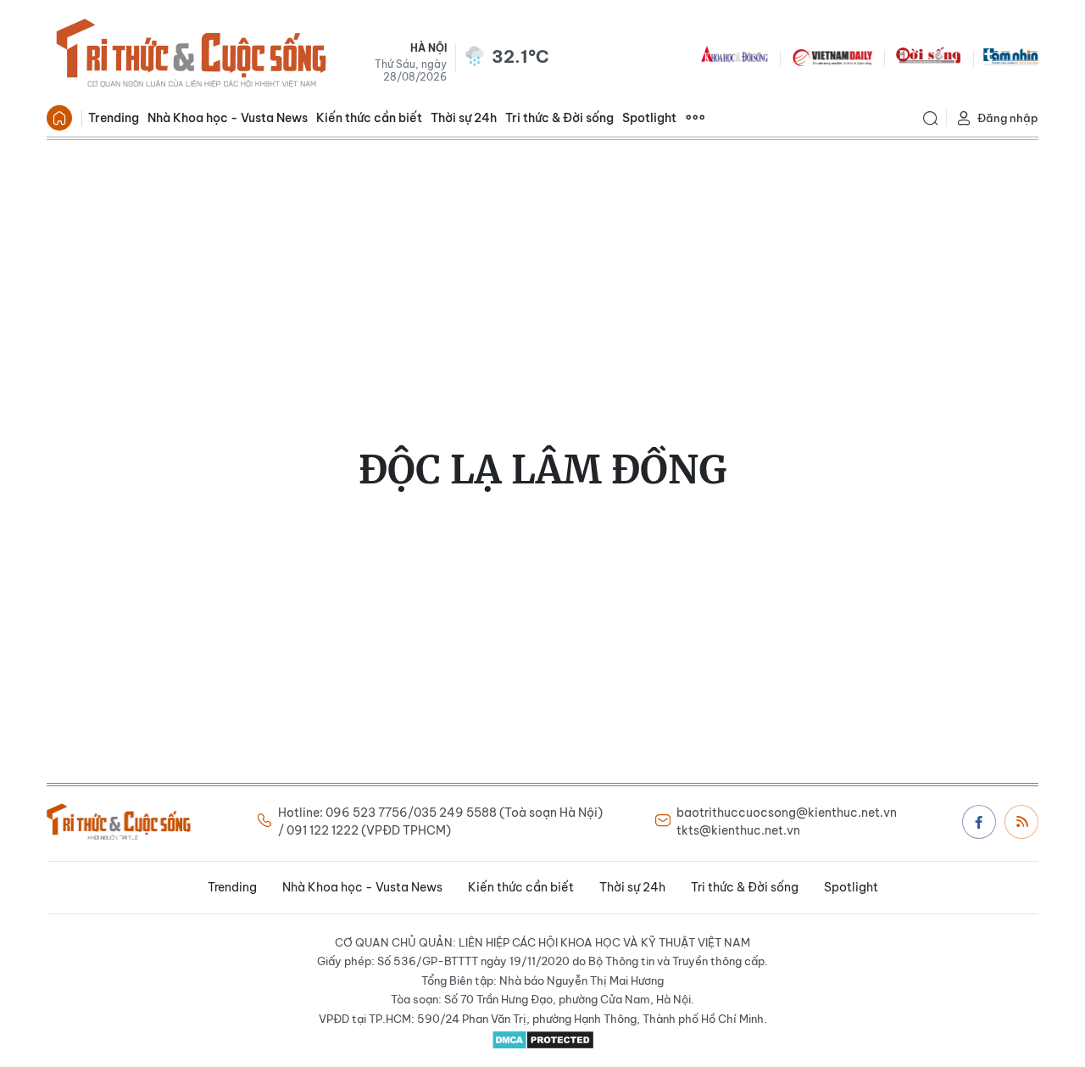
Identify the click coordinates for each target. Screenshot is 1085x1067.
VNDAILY (831, 56)
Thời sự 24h (464, 118)
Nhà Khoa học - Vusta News (227, 118)
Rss (1021, 822)
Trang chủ (59, 118)
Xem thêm (695, 118)
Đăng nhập (1007, 118)
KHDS (735, 56)
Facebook (979, 822)
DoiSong (928, 56)
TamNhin (1010, 56)
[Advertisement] (542, 267)
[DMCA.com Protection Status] (542, 1040)
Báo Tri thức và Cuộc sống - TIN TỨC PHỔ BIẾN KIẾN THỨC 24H (191, 56)
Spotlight (649, 118)
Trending (113, 118)
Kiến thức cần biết (369, 118)
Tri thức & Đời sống (559, 118)
